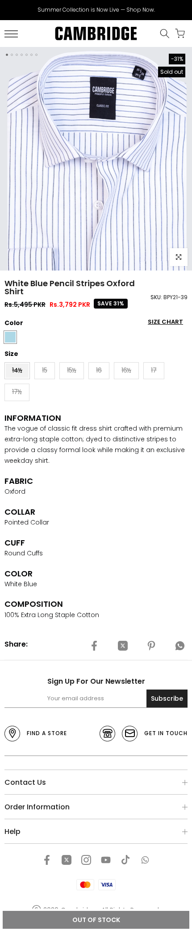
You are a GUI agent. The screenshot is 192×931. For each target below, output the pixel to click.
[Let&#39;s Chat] (145, 860)
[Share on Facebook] (94, 645)
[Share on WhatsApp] (180, 645)
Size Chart (165, 321)
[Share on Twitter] (122, 645)
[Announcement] (96, 9)
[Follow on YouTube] (105, 860)
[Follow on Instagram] (86, 860)
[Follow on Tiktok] (125, 860)
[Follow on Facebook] (47, 860)
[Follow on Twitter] (66, 860)
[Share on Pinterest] (151, 645)
